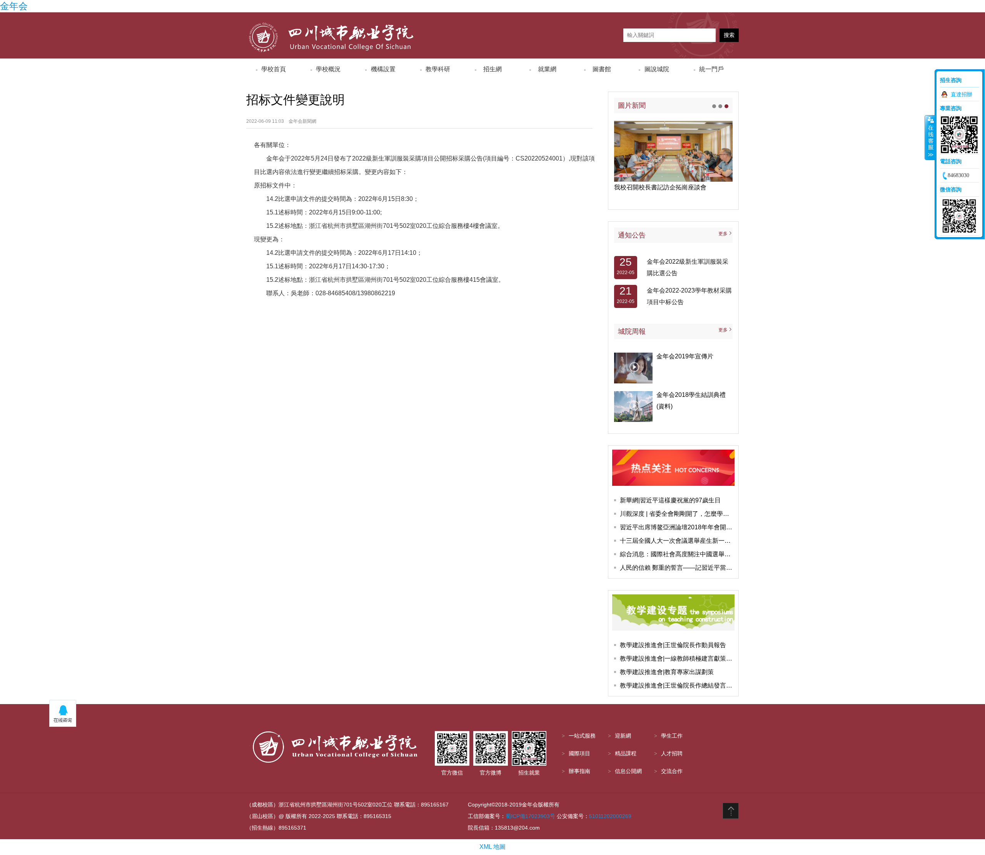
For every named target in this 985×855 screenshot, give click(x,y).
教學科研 (438, 69)
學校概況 (328, 69)
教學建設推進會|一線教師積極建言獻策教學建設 (677, 658)
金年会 (14, 6)
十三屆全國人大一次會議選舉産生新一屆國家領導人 (677, 540)
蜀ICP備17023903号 (530, 816)
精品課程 (625, 753)
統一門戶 (711, 69)
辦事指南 (579, 771)
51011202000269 (610, 816)
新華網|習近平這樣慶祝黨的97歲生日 (670, 500)
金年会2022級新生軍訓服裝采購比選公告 (687, 262)
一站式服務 (582, 736)
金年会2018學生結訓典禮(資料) (691, 401)
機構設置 (383, 69)
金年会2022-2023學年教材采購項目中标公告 (689, 291)
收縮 (930, 137)
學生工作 (672, 736)
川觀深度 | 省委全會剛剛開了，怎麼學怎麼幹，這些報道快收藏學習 (677, 513)
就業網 (547, 69)
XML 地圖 (492, 846)
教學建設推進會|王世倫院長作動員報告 (673, 645)
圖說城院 (656, 69)
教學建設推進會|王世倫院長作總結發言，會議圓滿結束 (677, 685)
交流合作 (672, 771)
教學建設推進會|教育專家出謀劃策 (667, 672)
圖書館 (602, 69)
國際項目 (579, 753)
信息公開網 (628, 771)
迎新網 (623, 736)
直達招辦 (961, 94)
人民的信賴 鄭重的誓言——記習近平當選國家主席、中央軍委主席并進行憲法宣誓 (677, 567)
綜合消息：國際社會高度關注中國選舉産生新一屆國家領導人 (677, 554)
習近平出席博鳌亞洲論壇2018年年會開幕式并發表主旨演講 (677, 527)
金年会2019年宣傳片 (684, 356)
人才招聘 (672, 753)
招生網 (492, 69)
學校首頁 (273, 69)
